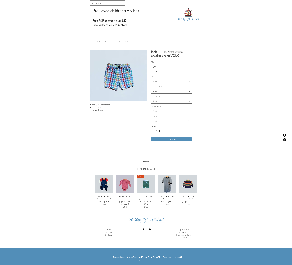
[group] (146, 192)
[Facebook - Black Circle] (284, 135)
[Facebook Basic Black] (144, 229)
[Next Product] (200, 192)
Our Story (108, 235)
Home (92, 41)
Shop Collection (108, 232)
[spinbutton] (156, 131)
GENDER (155, 116)
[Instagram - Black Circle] (284, 139)
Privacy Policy (184, 232)
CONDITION (156, 106)
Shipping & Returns (183, 229)
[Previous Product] (91, 192)
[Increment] (159, 131)
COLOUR (155, 96)
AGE (153, 67)
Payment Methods (184, 238)
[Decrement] (153, 131)
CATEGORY (156, 87)
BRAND (154, 77)
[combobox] (171, 71)
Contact (108, 238)
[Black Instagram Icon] (150, 229)
